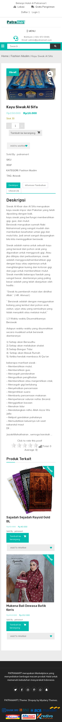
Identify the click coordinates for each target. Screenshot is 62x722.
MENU (32, 31)
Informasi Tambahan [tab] (35, 185)
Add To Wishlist (18, 547)
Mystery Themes (48, 700)
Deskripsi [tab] (13, 185)
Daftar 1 (25, 12)
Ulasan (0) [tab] (14, 190)
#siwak (16, 175)
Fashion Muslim (20, 56)
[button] (50, 74)
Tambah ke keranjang (23, 133)
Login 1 (36, 12)
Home (5, 56)
